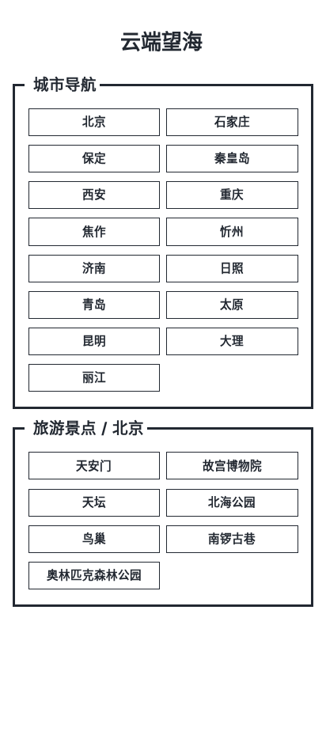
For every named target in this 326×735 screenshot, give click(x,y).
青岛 (94, 304)
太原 (232, 304)
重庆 (232, 195)
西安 (94, 195)
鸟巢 (94, 539)
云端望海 (161, 42)
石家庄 (232, 122)
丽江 (94, 377)
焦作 (94, 232)
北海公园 (232, 502)
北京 (94, 122)
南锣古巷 (232, 539)
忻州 (232, 232)
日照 (232, 268)
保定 (94, 158)
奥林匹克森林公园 (94, 575)
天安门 (94, 466)
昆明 (94, 341)
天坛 (94, 502)
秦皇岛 (232, 158)
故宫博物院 (232, 466)
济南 (94, 268)
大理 (232, 341)
